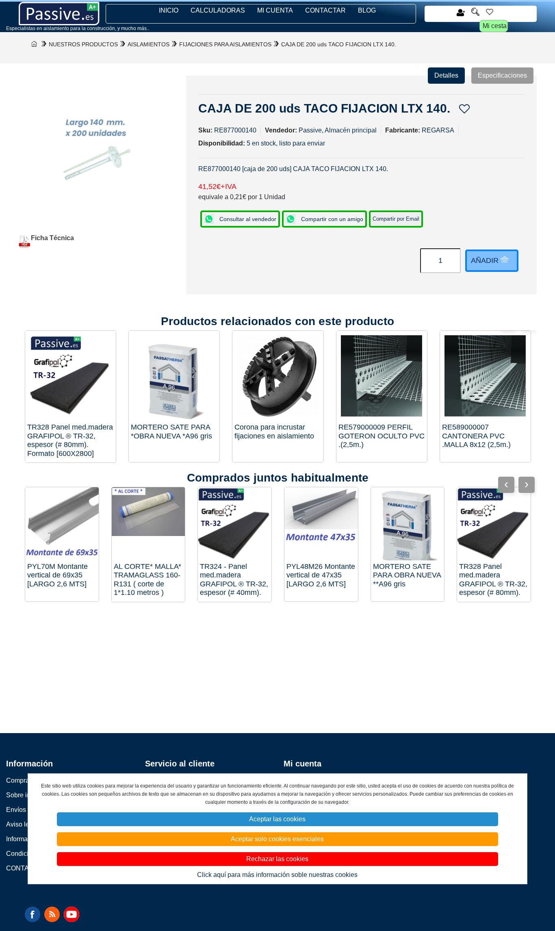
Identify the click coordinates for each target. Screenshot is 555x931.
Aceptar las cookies (277, 819)
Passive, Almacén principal (338, 130)
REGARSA (438, 130)
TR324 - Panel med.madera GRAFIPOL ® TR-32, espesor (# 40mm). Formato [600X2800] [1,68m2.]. (234, 579)
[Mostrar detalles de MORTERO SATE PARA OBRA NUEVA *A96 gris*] (174, 376)
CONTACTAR (325, 10)
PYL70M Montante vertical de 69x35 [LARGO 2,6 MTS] (57, 575)
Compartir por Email (396, 219)
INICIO (168, 10)
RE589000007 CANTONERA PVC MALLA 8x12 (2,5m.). (476, 436)
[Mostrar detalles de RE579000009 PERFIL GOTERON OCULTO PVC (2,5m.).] (381, 376)
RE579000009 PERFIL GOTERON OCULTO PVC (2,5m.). (381, 436)
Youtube (71, 914)
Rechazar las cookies (277, 858)
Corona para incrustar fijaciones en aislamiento (274, 431)
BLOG (367, 10)
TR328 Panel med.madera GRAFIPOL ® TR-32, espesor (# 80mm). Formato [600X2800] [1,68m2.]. (70, 440)
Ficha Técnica (52, 237)
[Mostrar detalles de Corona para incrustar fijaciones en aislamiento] (277, 376)
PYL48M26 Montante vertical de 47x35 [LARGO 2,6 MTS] (320, 575)
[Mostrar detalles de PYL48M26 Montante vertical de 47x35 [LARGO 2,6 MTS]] (321, 524)
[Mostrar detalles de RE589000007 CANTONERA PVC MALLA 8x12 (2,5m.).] (485, 376)
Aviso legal (22, 824)
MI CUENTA (275, 10)
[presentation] (526, 485)
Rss (52, 914)
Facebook (32, 914)
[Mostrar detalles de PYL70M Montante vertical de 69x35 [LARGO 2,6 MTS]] (62, 524)
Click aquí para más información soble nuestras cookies (277, 874)
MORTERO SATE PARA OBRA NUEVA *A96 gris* (171, 431)
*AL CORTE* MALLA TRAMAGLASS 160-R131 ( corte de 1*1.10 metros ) (147, 579)
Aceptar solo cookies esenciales (277, 839)
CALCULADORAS (218, 10)
